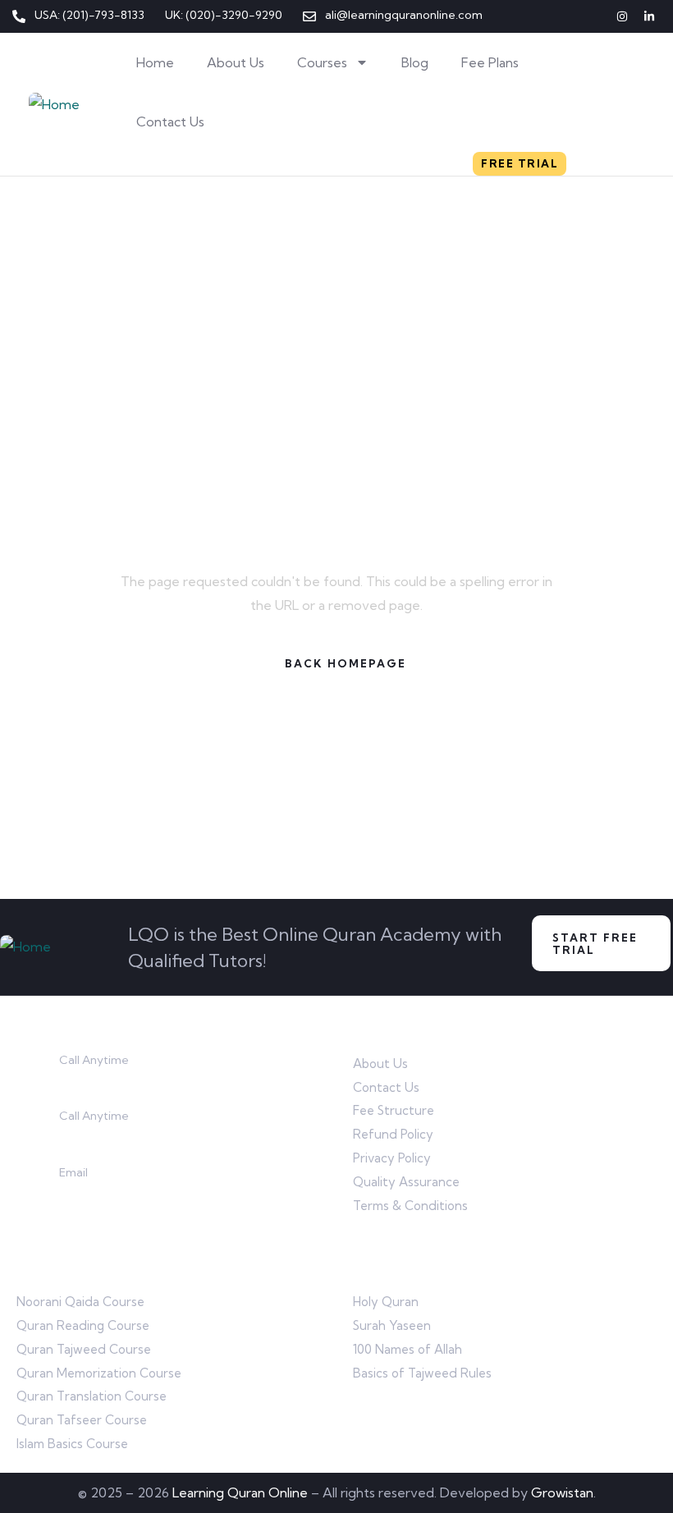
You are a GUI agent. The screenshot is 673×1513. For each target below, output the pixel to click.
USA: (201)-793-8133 (120, 1079)
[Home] (54, 105)
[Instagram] (622, 16)
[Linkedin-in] (649, 16)
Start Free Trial (595, 943)
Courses (322, 62)
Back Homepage (345, 663)
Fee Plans (490, 62)
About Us (235, 62)
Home (155, 62)
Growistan (562, 1492)
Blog (414, 62)
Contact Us (170, 121)
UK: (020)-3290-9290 (124, 1135)
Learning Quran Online (240, 1492)
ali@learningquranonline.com (145, 1191)
